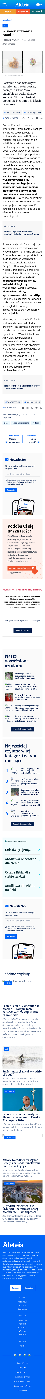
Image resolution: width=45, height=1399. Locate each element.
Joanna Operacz (28, 40)
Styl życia (22, 1305)
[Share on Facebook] (23, 118)
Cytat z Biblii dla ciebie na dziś (17, 874)
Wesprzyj (21, 11)
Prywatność (22, 1390)
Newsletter (22, 1320)
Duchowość (22, 1309)
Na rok (22, 1346)
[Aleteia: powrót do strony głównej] (22, 4)
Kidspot (14, 201)
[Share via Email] (37, 118)
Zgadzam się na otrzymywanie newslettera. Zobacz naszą (22, 482)
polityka (8, 983)
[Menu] (7, 4)
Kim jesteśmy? (22, 1372)
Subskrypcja (22, 1327)
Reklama (22, 1334)
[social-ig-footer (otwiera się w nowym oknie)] (29, 1355)
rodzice (36, 423)
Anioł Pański (9, 1092)
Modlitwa (36, 11)
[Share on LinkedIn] (28, 118)
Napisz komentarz (23, 630)
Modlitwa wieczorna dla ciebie (20, 861)
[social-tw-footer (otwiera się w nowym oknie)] (25, 1355)
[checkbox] (5, 480)
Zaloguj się (36, 620)
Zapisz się (11, 490)
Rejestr (8, 11)
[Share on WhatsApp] (41, 118)
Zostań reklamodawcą (22, 1381)
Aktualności (7, 20)
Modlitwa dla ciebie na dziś (20, 888)
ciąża (6, 423)
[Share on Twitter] (33, 118)
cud (6, 1049)
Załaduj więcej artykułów (22, 729)
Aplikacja (22, 1324)
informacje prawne (22, 1377)
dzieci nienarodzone (20, 423)
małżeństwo (9, 1137)
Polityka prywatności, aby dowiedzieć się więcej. (21, 483)
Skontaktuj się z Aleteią (23, 1386)
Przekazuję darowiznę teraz (20, 568)
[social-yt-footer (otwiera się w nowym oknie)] (15, 1355)
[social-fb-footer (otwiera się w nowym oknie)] (20, 1355)
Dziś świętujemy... (18, 850)
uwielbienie (9, 1183)
